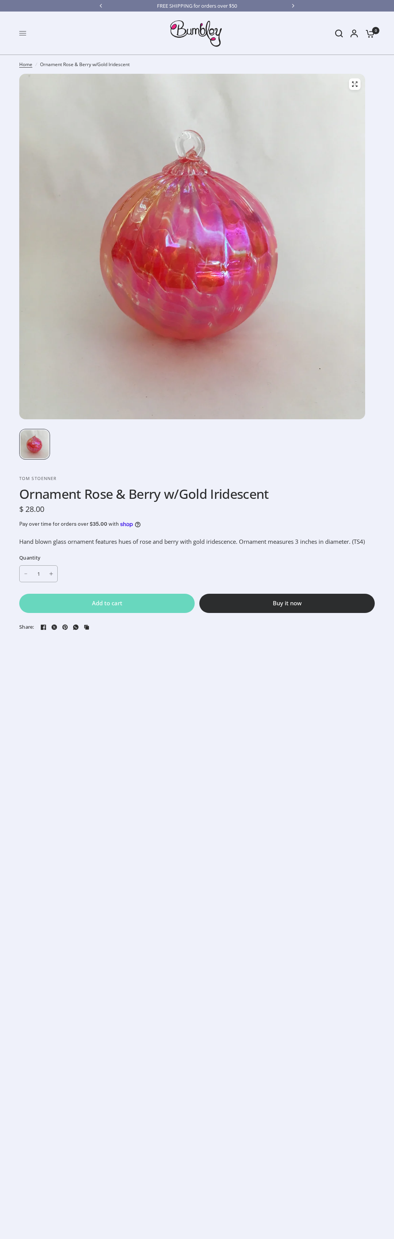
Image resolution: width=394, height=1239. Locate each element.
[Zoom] (355, 84)
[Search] (339, 33)
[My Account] (354, 33)
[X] (54, 627)
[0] (368, 33)
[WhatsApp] (75, 627)
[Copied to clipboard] (86, 627)
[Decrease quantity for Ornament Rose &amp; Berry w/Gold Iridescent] (26, 574)
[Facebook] (43, 627)
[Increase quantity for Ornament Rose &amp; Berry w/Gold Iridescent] (51, 574)
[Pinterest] (65, 627)
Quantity (29, 557)
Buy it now (287, 603)
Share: (26, 626)
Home (25, 64)
